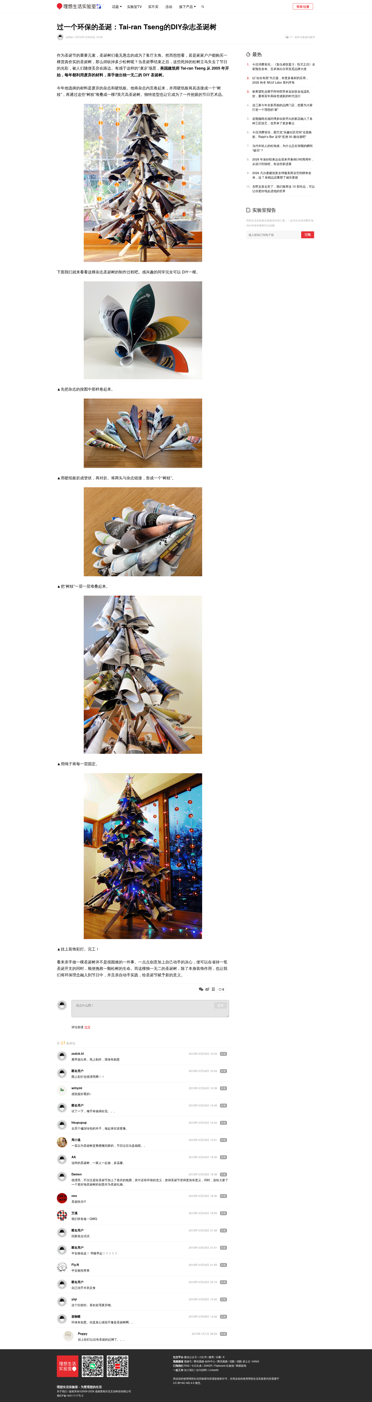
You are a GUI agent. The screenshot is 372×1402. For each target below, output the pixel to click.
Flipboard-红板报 (224, 1365)
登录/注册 (302, 6)
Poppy (82, 1333)
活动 (168, 6)
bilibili (255, 1361)
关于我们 (62, 1391)
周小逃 (76, 1139)
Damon (76, 1174)
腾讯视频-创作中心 (204, 1361)
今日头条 (196, 1365)
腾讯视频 (222, 1361)
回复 (223, 1053)
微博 (211, 1357)
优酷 (232, 1361)
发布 (220, 1005)
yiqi (74, 1299)
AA (73, 1157)
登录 (87, 1027)
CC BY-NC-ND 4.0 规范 (186, 1383)
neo (74, 1195)
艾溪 (74, 1213)
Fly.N (75, 1264)
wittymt (76, 1088)
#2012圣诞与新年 (305, 37)
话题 (115, 6)
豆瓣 (218, 1357)
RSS (186, 1365)
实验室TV (134, 6)
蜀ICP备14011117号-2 (70, 1395)
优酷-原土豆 (243, 1361)
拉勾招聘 (201, 1370)
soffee (70, 37)
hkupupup (79, 1122)
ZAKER (208, 1365)
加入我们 (189, 1370)
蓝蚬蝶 (76, 1316)
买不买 (153, 6)
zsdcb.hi (77, 1053)
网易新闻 (241, 1365)
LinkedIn (214, 1370)
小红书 (203, 1357)
